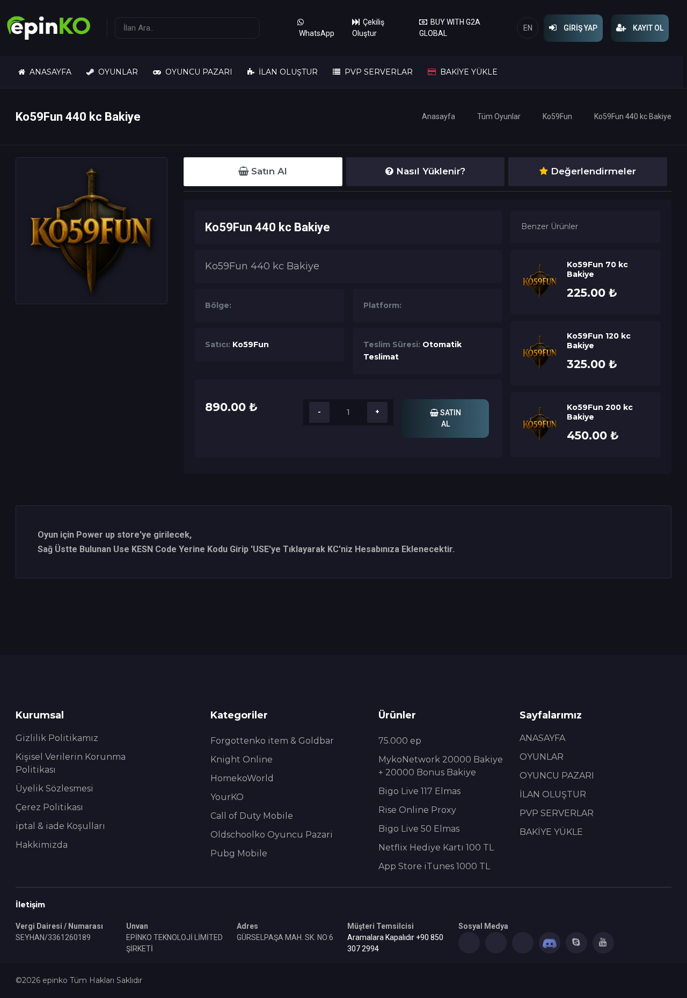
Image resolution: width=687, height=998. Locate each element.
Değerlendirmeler (592, 171)
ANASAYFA (48, 72)
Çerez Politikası (49, 807)
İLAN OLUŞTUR (286, 72)
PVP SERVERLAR (376, 72)
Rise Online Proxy (417, 810)
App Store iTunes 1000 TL (434, 866)
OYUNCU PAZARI (196, 72)
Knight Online (241, 759)
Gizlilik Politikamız (57, 738)
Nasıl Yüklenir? (429, 171)
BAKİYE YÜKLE (467, 72)
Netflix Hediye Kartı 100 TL (436, 847)
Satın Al (268, 171)
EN (527, 28)
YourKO (227, 797)
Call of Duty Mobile (251, 816)
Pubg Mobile (238, 853)
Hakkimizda (42, 845)
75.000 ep (399, 741)
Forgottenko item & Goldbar (272, 741)
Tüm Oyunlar (499, 116)
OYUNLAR (116, 72)
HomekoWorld (242, 778)
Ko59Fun (557, 116)
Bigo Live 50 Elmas (418, 829)
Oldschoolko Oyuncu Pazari (271, 835)
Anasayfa (438, 116)
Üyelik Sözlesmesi (54, 788)
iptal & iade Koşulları (60, 826)
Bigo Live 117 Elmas (419, 791)
